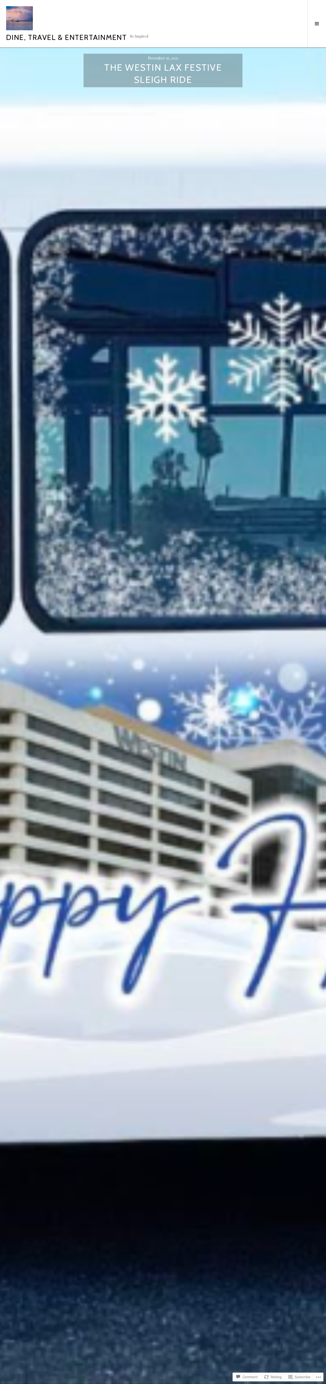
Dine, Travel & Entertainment (66, 37)
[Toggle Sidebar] (316, 23)
